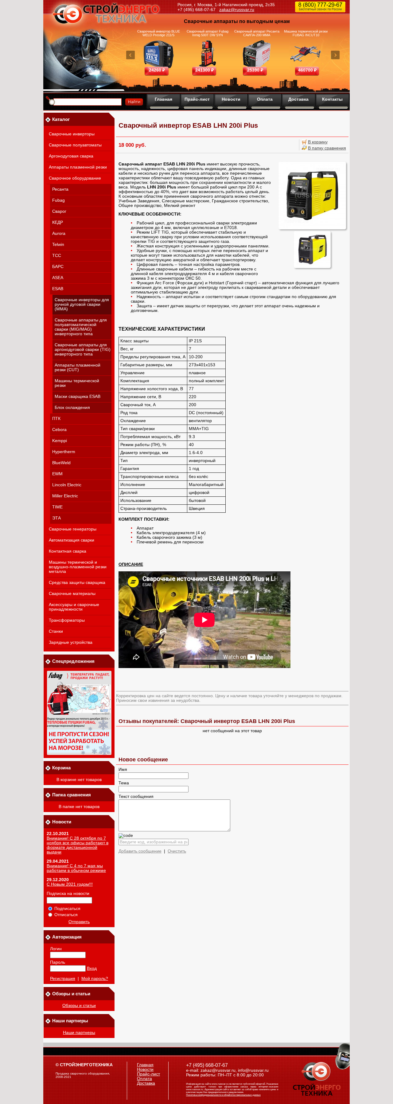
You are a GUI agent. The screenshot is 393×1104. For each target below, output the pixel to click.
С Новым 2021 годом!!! (70, 884)
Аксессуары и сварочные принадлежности (74, 607)
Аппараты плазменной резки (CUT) (77, 367)
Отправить (79, 921)
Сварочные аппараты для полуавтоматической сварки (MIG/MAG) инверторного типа (81, 327)
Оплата (265, 99)
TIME (57, 507)
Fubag (58, 200)
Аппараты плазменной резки (78, 167)
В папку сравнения (327, 148)
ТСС (56, 255)
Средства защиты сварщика (77, 582)
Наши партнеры (79, 1032)
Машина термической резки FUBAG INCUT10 (306, 33)
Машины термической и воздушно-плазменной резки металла (78, 567)
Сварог (59, 211)
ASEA (57, 277)
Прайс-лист (197, 99)
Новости (231, 99)
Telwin (58, 244)
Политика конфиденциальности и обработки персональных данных (223, 1095)
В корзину (318, 142)
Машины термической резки (77, 383)
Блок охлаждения (72, 407)
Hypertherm (63, 451)
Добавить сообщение (140, 851)
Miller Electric (65, 496)
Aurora (58, 233)
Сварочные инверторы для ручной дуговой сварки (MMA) (82, 304)
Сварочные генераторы (72, 529)
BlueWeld (61, 463)
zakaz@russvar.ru (236, 9)
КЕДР (57, 222)
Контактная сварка (67, 551)
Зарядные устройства (70, 642)
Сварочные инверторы (72, 134)
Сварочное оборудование (75, 178)
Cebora (59, 429)
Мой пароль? (94, 978)
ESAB (57, 288)
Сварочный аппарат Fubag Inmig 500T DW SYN (207, 33)
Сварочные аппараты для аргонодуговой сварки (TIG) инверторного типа (83, 349)
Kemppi (59, 440)
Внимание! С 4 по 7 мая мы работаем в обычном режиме (76, 868)
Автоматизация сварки (71, 540)
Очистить (177, 851)
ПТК (56, 418)
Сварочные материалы (72, 593)
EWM (57, 474)
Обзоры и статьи (79, 1005)
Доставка (298, 99)
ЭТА (56, 518)
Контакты (332, 99)
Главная (163, 99)
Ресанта (60, 189)
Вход (92, 968)
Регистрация (62, 978)
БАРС (58, 266)
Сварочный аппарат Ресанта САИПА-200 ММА (256, 33)
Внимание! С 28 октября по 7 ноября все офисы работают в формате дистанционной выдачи (77, 845)
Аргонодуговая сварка (71, 156)
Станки (56, 631)
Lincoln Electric (66, 485)
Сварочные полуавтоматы (75, 145)
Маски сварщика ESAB (77, 396)
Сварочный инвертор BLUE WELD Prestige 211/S (158, 33)
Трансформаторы (67, 620)
